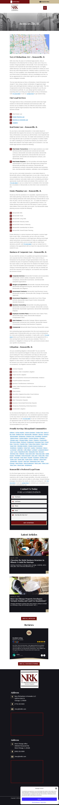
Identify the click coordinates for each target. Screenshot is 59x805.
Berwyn (41, 434)
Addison (12, 432)
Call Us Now (16, 1)
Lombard (34, 450)
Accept (39, 799)
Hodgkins (20, 448)
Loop (11, 452)
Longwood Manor (43, 450)
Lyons (15, 452)
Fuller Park (44, 444)
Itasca (45, 448)
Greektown (13, 448)
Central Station (23, 438)
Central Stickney (33, 438)
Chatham (42, 438)
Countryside (43, 440)
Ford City (16, 444)
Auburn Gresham (30, 432)
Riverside (16, 457)
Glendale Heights (22, 446)
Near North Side (30, 453)
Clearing (36, 440)
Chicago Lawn (14, 440)
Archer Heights (19, 432)
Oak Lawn (34, 455)
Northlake (18, 455)
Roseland (36, 457)
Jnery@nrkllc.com (20, 709)
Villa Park (26, 461)
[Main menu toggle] (45, 8)
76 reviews (20, 639)
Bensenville (28, 434)
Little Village (27, 450)
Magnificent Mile (23, 452)
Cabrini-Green (14, 438)
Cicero (31, 440)
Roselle (30, 457)
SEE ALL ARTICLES (29, 618)
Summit (20, 461)
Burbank (44, 436)
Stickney (35, 459)
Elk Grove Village (15, 442)
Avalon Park (39, 432)
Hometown (39, 448)
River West (23, 457)
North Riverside (26, 455)
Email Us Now (45, 1)
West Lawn (38, 463)
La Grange (13, 450)
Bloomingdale (14, 436)
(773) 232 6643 (19, 704)
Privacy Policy (43, 802)
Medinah (21, 453)
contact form (30, 93)
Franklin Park (24, 444)
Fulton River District (34, 444)
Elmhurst (23, 442)
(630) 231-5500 (19, 751)
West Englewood (29, 463)
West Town (13, 465)
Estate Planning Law (18, 117)
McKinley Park (14, 453)
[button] (56, 788)
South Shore (28, 459)
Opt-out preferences (36, 802)
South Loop (13, 459)
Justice (33, 448)
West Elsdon (19, 463)
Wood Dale (20, 465)
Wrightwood (28, 465)
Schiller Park (43, 457)
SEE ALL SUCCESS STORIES (28, 664)
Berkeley (35, 434)
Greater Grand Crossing (35, 446)
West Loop (45, 463)
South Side (21, 459)
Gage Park (13, 446)
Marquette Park (33, 452)
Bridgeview (22, 436)
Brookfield (38, 436)
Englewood (30, 442)
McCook (41, 452)
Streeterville (13, 461)
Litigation (15, 123)
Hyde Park (27, 448)
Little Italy (20, 450)
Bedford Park (20, 434)
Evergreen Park (39, 442)
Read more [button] (15, 652)
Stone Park (42, 459)
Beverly (46, 434)
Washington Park (35, 461)
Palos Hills (41, 455)
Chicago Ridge (23, 440)
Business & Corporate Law (20, 120)
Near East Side (40, 453)
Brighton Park (30, 436)
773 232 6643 (16, 93)
